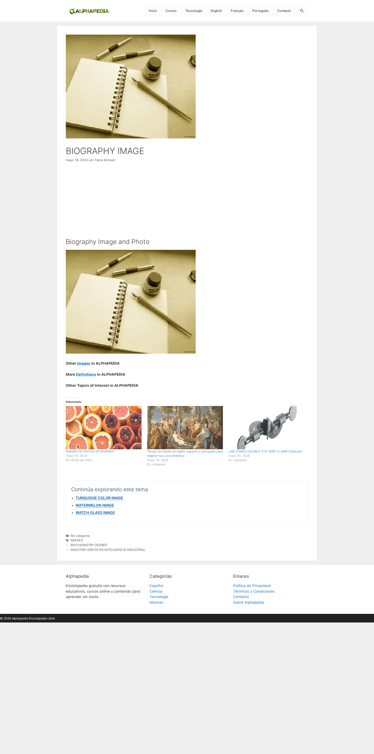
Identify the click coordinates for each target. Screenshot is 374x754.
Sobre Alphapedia (248, 602)
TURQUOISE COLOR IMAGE (99, 498)
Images (83, 363)
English (216, 11)
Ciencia (156, 591)
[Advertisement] (187, 200)
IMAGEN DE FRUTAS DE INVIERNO (90, 451)
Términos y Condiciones (254, 591)
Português (260, 11)
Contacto (284, 11)
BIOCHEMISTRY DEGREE (89, 545)
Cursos (171, 11)
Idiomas (156, 602)
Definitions (86, 374)
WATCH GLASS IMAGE (95, 512)
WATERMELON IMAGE (95, 505)
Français (237, 11)
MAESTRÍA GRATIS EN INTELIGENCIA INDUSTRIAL (108, 550)
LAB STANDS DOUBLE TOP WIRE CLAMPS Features (265, 451)
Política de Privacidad (252, 586)
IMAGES (77, 540)
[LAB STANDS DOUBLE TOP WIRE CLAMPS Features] (267, 427)
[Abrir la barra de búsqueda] (301, 10)
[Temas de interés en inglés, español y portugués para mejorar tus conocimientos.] (185, 427)
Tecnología (193, 11)
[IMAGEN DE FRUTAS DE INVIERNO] (104, 427)
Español (156, 586)
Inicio (153, 11)
